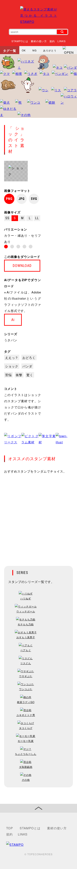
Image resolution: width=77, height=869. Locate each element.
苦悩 (8, 375)
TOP (9, 828)
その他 (26, 779)
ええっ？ (11, 357)
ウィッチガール (25, 611)
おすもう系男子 (25, 637)
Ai (13, 319)
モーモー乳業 (26, 741)
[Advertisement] (38, 517)
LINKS (61, 41)
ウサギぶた (25, 676)
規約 (52, 41)
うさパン (10, 340)
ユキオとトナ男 (25, 715)
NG (34, 50)
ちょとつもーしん (25, 753)
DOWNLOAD (22, 265)
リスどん (25, 663)
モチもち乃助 (26, 624)
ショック (11, 366)
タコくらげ (25, 728)
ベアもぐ (25, 650)
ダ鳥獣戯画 (25, 766)
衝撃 (19, 375)
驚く (29, 375)
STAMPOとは (19, 41)
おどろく (29, 357)
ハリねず (25, 598)
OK (24, 50)
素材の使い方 (39, 41)
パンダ (27, 366)
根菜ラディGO (25, 702)
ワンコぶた (25, 689)
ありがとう (49, 50)
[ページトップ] (38, 808)
